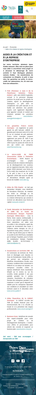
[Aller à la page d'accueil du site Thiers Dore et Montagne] (8, 8)
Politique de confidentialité (10, 386)
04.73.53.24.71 (18, 371)
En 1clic (20, 11)
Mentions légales (20, 384)
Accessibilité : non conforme (16, 387)
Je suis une (18, 17)
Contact (8, 384)
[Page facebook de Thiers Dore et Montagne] (13, 362)
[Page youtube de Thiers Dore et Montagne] (18, 362)
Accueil (5, 47)
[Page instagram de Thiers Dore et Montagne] (22, 362)
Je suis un (6, 17)
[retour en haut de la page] (29, 388)
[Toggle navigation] (31, 8)
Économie (13, 47)
